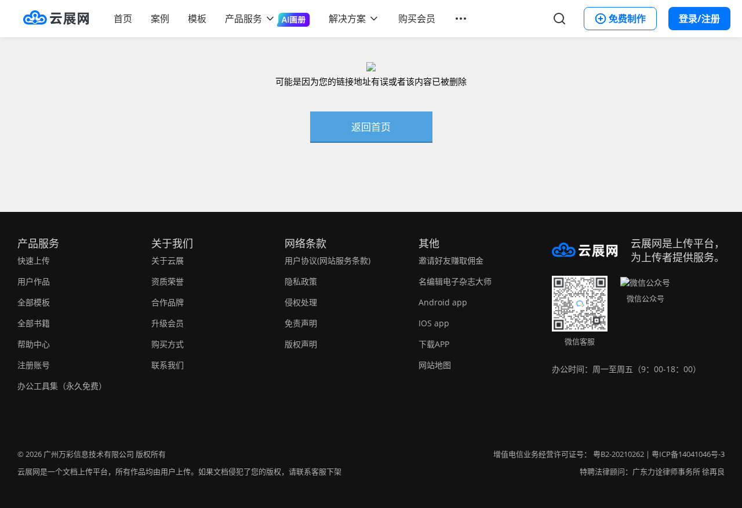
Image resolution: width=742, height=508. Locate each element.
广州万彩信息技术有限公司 (88, 454)
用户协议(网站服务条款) (327, 260)
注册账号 (33, 364)
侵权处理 (301, 302)
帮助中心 (33, 344)
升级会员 (167, 323)
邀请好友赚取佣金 (451, 260)
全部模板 (33, 302)
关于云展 (167, 260)
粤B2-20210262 (618, 454)
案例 (160, 18)
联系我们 (167, 364)
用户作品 (33, 281)
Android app (443, 302)
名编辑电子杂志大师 (455, 281)
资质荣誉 (167, 281)
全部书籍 (33, 323)
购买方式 (167, 344)
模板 (197, 18)
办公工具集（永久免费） (62, 385)
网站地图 (435, 364)
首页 (123, 18)
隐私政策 (301, 281)
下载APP (434, 344)
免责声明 (301, 323)
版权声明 (301, 344)
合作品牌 (167, 302)
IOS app (434, 323)
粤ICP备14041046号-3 (688, 454)
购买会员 (416, 18)
